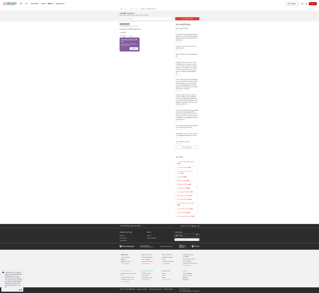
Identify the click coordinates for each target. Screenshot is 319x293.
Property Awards (147, 246)
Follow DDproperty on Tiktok (198, 226)
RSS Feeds (185, 277)
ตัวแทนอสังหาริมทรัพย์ (184, 199)
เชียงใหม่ (164, 277)
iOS (140, 225)
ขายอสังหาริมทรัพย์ (183, 188)
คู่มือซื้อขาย (123, 259)
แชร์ (132, 36)
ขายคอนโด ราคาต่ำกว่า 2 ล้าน (127, 277)
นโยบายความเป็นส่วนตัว (155, 289)
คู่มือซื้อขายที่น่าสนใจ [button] (125, 261)
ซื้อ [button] (21, 3)
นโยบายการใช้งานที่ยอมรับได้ (127, 289)
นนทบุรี (163, 275)
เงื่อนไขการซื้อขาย (168, 289)
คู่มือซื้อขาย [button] (50, 3)
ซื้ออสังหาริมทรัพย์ (183, 180)
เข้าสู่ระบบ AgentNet (187, 273)
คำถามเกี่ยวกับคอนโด (184, 167)
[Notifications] (306, 3)
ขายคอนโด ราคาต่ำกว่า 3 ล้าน (127, 279)
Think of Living (127, 246)
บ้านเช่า (163, 259)
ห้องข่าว (149, 235)
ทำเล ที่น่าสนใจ (166, 271)
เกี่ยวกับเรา (122, 235)
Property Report (182, 246)
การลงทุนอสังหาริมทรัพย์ (185, 192)
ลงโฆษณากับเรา (60, 3)
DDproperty (124, 255)
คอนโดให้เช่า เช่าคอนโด (167, 257)
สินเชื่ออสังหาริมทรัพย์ (184, 184)
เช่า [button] (26, 3)
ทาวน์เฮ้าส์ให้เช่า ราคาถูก (147, 277)
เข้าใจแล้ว (134, 48)
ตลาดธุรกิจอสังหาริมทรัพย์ (185, 208)
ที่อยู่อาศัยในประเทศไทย (184, 195)
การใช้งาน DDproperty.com (185, 216)
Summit (166, 246)
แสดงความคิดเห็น (151, 238)
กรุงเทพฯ (164, 273)
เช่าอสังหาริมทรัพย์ (125, 24)
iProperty (195, 246)
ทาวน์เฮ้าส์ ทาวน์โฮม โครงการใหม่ (190, 263)
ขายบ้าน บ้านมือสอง (145, 259)
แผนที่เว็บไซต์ (186, 279)
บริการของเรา (123, 238)
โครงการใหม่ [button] (34, 3)
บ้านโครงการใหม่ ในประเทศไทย (188, 255)
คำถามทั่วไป (181, 177)
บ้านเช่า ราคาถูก (145, 275)
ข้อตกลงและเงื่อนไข (142, 289)
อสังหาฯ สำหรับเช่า (167, 255)
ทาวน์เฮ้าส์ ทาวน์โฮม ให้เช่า (168, 261)
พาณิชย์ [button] (43, 3)
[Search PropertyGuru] (197, 239)
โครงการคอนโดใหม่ (187, 261)
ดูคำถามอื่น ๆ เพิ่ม (187, 147)
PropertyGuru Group (126, 232)
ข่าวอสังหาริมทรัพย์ (125, 257)
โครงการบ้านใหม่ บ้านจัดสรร (189, 259)
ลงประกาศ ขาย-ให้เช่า (187, 275)
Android (134, 225)
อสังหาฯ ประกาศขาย (146, 255)
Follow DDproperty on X (196, 226)
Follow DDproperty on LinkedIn (195, 226)
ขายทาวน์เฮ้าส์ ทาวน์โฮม (146, 261)
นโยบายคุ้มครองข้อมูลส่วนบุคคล (13, 279)
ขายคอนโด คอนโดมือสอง (147, 257)
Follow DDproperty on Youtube (192, 226)
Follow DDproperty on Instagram (189, 226)
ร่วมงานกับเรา (123, 240)
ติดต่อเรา (149, 232)
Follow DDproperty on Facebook (187, 226)
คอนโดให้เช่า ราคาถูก (146, 273)
